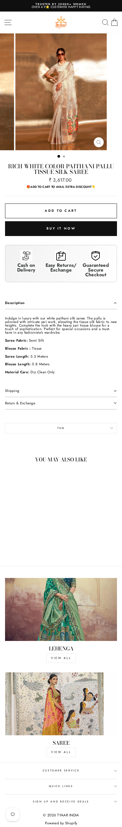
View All (61, 752)
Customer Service (61, 770)
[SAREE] (61, 703)
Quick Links (61, 786)
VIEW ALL (61, 658)
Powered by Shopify (61, 823)
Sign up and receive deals (61, 801)
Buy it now (61, 228)
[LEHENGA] (61, 609)
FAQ (61, 428)
